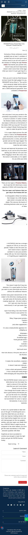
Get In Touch (22, 522)
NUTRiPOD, (11, 243)
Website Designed (16, 531)
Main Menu (23, 516)
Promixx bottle (22, 134)
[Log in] (2, 2)
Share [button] (23, 50)
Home (20, 10)
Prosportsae (23, 90)
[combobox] (15, 6)
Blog (24, 10)
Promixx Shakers (21, 183)
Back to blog (12, 444)
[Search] (3, 6)
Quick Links (22, 510)
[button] (25, 2)
